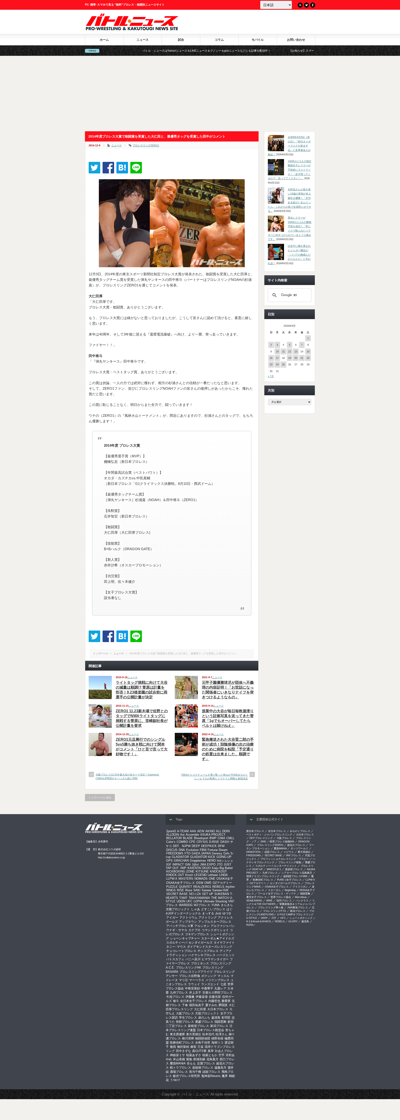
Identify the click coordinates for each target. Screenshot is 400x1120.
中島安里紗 (192, 988)
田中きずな (183, 1051)
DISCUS (172, 850)
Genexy (217, 853)
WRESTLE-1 (274, 869)
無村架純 (183, 1046)
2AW (263, 841)
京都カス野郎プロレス (217, 992)
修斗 (176, 1001)
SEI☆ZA (195, 894)
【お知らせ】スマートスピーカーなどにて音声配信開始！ (280, 50)
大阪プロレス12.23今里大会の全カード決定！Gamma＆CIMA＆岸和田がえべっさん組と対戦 (127, 776)
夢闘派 (223, 1005)
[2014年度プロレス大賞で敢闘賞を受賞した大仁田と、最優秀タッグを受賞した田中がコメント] (122, 167)
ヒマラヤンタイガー (215, 959)
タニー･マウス (176, 946)
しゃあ (195, 909)
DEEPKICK (209, 846)
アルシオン (201, 926)
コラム (219, 39)
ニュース (143, 39)
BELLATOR (174, 838)
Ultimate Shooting (215, 901)
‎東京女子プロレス (256, 897)
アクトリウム (188, 917)
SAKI (196, 890)
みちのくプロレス (300, 831)
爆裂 (193, 1046)
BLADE (188, 838)
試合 (181, 39)
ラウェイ (194, 984)
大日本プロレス (217, 1009)
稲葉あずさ (193, 1055)
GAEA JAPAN (201, 853)
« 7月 (271, 376)
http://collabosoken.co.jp (111, 857)
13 (295, 351)
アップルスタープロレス (214, 921)
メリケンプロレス (217, 980)
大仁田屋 (200, 1009)
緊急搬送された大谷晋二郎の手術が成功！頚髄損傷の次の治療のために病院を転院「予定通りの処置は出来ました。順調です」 (228, 749)
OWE (208, 883)
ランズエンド (210, 984)
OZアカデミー (222, 883)
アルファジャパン (223, 926)
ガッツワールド (299, 848)
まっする (208, 913)
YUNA (215, 905)
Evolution (192, 850)
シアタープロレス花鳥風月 (296, 872)
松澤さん (222, 1034)
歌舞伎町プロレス (182, 1042)
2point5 (171, 831)
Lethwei (213, 875)
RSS (300, 5)
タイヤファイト (224, 942)
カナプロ (194, 930)
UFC (189, 901)
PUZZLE (172, 886)
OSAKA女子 (224, 878)
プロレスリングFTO (274, 911)
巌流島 (215, 1017)
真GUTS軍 (199, 1051)
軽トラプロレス (180, 1067)
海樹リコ (217, 1042)
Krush (189, 875)
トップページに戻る (99, 797)
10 (277, 351)
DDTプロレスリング (261, 838)
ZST (274, 917)
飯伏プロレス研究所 (186, 1076)
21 (301, 358)
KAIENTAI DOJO (199, 868)
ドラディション (176, 955)
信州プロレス (284, 900)
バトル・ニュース (195, 1094)
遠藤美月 (220, 1067)
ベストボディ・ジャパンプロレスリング (269, 834)
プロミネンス (200, 963)
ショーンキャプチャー (185, 938)
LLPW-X (171, 878)
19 (289, 358)
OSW (199, 883)
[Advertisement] (200, 93)
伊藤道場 (202, 996)
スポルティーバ (176, 942)
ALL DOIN (223, 831)
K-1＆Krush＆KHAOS (258, 921)
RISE (180, 890)
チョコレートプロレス (181, 951)
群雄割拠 (199, 1059)
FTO (187, 853)
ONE (212, 878)
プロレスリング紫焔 (289, 862)
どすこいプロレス (213, 909)
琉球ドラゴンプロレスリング (262, 876)
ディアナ (226, 951)
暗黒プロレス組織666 (282, 841)
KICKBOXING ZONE (180, 871)
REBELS (218, 886)
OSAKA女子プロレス (180, 883)
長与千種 (195, 1071)
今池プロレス (175, 996)
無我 (173, 1046)
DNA (182, 850)
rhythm (230, 886)
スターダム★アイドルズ (217, 938)
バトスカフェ (175, 959)
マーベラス (196, 980)
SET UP (207, 894)
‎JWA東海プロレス (297, 907)
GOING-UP (223, 857)
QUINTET (185, 886)
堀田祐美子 (196, 1005)
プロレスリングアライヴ (195, 971)
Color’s (170, 842)
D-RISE (214, 842)
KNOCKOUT (218, 871)
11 (283, 351)
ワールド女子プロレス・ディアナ (277, 893)
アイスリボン (300, 886)
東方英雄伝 (193, 1034)
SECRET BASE (177, 894)
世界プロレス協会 (281, 897)
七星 (223, 984)
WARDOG (186, 905)
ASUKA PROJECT (212, 834)
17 (277, 358)
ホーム (104, 39)
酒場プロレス (179, 1071)
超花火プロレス (296, 845)
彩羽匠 (226, 1017)
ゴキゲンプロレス (197, 934)
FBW (203, 850)
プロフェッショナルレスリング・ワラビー (284, 858)
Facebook (313, 5)
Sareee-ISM (220, 890)
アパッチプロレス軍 (179, 926)
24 (277, 364)
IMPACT (178, 864)
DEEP (196, 846)
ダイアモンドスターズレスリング (209, 946)
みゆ (218, 913)
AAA (193, 831)
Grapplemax (198, 860)
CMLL (230, 838)
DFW (221, 846)
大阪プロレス (185, 1013)
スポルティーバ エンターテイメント (276, 865)
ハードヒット (226, 955)
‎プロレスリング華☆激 (270, 907)
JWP (183, 868)
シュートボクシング (301, 917)
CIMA (221, 838)
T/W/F (183, 898)
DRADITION (253, 851)
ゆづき (226, 913)
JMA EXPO (208, 864)
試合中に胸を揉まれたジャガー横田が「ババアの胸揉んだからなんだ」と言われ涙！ (289, 255)
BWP (212, 838)
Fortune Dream (218, 850)
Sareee (206, 890)
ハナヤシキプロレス (202, 955)
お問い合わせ (296, 39)
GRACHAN (181, 860)
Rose (188, 890)
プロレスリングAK (188, 967)
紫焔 (189, 1059)
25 (283, 364)
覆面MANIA (178, 1063)
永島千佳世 (202, 1042)
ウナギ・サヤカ (176, 930)
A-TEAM (183, 831)
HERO (211, 860)
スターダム (274, 890)
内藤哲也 (214, 1001)
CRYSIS (202, 842)
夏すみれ (211, 1005)
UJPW (198, 901)
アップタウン (188, 921)
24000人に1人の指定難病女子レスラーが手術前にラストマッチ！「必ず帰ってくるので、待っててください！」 (289, 170)
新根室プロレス (198, 1026)
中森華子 (207, 988)
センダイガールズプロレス (285, 883)
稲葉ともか (209, 1055)
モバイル (258, 39)
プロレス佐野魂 (189, 976)
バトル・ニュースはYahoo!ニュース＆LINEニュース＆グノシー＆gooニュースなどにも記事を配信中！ (161, 50)
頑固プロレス (211, 1071)
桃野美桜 (217, 1038)
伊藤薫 (189, 996)
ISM (188, 864)
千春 (185, 1005)
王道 (200, 1046)
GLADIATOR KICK (202, 857)
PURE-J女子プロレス (289, 879)
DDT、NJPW (182, 846)
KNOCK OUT (175, 875)
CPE (192, 842)
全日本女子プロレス (193, 1001)
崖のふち (204, 1017)
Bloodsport (201, 838)
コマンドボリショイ (215, 930)
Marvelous (301, 897)
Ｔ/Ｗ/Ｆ (175, 1080)
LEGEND (200, 875)
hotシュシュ (225, 860)
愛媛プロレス (204, 1021)
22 (308, 358)
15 (308, 351)
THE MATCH (219, 898)
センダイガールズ (200, 942)
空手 (222, 1055)
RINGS (171, 890)
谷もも (191, 1063)
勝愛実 (226, 1001)
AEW (200, 831)
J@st (195, 864)
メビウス (289, 851)
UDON (181, 901)
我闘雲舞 (220, 1021)
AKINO (210, 831)
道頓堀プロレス (202, 1067)
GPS (169, 860)
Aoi (182, 834)
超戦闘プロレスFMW (295, 876)
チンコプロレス (208, 951)
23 (271, 364)
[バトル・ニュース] (132, 29)
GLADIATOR (180, 857)
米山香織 (179, 1059)
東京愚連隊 (177, 1034)
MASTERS (185, 878)
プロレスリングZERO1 (146, 145)
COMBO (182, 842)
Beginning (290, 890)
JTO (219, 864)
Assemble (192, 834)
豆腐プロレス (206, 1063)
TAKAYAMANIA (199, 898)
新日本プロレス (255, 831)
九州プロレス (179, 992)
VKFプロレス (293, 855)
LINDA (223, 875)
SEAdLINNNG (254, 900)
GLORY (292, 921)
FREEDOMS (174, 853)
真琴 (211, 1051)
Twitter (306, 5)
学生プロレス (188, 1017)
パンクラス (302, 900)
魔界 (225, 1076)
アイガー (172, 917)
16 (271, 358)
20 (295, 358)
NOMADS (201, 878)
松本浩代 (208, 1034)
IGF (168, 864)
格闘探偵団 (202, 1038)
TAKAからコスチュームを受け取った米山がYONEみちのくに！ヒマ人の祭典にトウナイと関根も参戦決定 (214, 776)
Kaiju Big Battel (222, 868)
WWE (269, 900)
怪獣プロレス (185, 1021)
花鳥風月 (212, 1059)
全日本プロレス (277, 831)
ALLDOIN (172, 834)
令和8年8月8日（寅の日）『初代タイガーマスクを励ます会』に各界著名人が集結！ (289, 146)
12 (289, 351)
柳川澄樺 (188, 1038)
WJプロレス (202, 905)
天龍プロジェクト (207, 1013)
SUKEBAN (221, 894)
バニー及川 (192, 959)
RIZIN (249, 924)
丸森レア (220, 988)
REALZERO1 (202, 886)
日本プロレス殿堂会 (210, 1030)
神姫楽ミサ (177, 1055)
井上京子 (195, 992)
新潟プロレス (219, 1026)
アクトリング (208, 917)
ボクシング (208, 976)
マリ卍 (183, 980)
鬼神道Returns (211, 1076)
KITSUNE (202, 871)
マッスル (223, 976)
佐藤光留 (215, 996)
